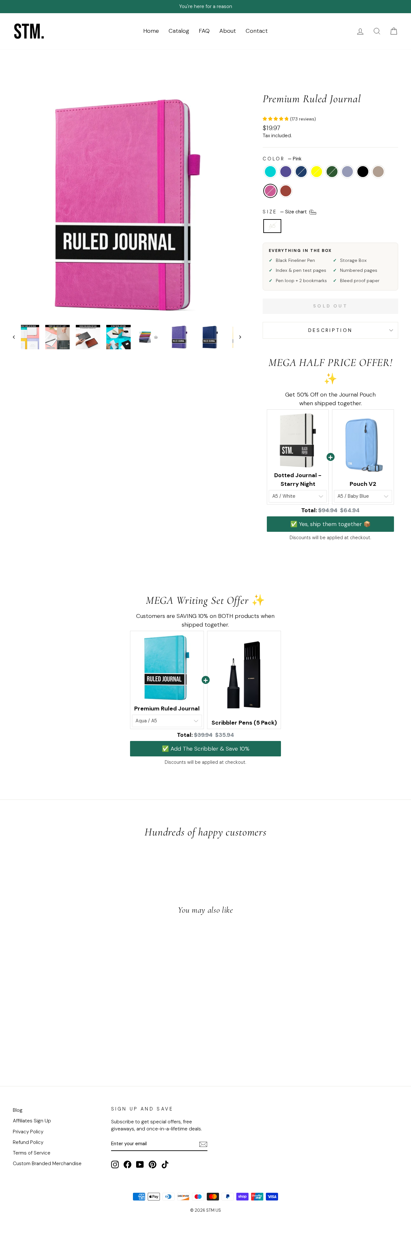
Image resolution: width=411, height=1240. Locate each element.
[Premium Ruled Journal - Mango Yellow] (45, 1048)
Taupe (378, 171)
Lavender (347, 171)
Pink (270, 190)
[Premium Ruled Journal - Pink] (89, 1048)
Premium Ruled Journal (167, 708)
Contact (257, 31)
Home (151, 31)
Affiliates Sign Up (32, 1121)
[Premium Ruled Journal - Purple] (28, 1048)
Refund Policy (28, 1142)
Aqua (270, 171)
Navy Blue (301, 171)
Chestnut (285, 190)
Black (362, 171)
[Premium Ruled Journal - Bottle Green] (54, 1048)
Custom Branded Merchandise (47, 1163)
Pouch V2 (363, 484)
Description (330, 330)
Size (285, 211)
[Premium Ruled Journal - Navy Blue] (37, 1048)
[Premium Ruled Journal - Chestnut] (97, 1048)
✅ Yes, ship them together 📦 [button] (330, 524)
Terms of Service (31, 1153)
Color (282, 159)
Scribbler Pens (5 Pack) (244, 723)
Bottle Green (332, 171)
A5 (272, 226)
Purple (285, 171)
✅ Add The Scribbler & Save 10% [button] (205, 749)
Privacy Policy (28, 1131)
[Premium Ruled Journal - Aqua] (19, 1048)
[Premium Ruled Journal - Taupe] (80, 1048)
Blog (17, 1110)
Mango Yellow (316, 171)
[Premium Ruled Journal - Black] (71, 1048)
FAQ (204, 31)
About (227, 31)
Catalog (179, 31)
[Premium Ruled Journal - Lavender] (63, 1048)
